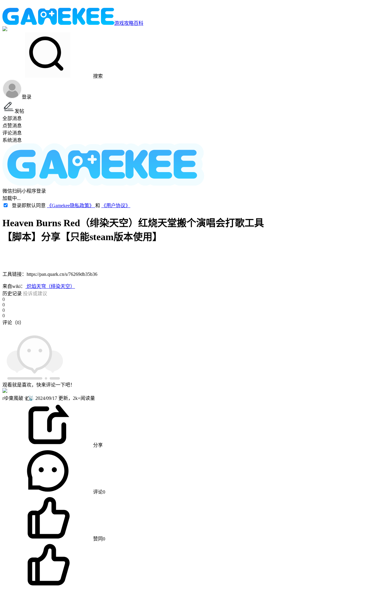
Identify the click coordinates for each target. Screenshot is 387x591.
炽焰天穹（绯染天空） (50, 286)
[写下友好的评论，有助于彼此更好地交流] (140, 328)
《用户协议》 (115, 205)
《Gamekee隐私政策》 (71, 205)
